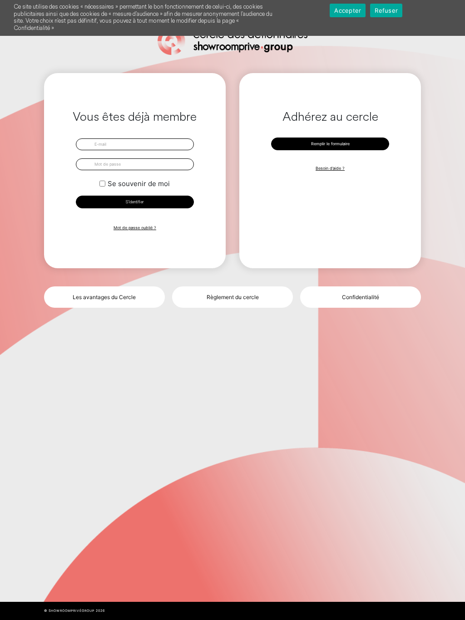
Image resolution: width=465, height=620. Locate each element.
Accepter (347, 10)
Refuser (386, 10)
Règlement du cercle (233, 297)
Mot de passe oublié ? (135, 227)
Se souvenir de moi (139, 183)
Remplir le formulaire (330, 143)
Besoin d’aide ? (330, 168)
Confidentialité (360, 297)
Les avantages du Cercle (104, 297)
